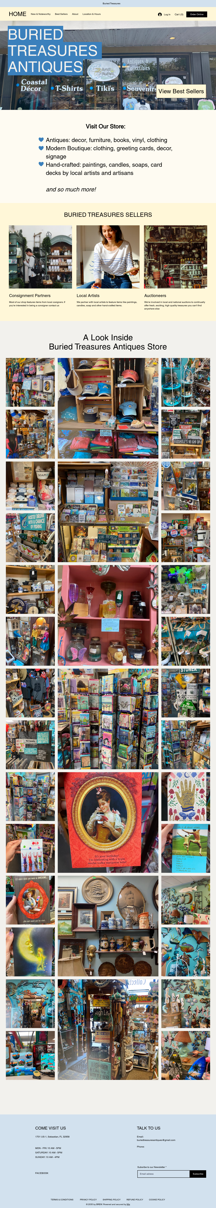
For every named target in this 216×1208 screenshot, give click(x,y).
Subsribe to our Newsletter (151, 1167)
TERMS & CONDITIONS (62, 1199)
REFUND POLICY (135, 1199)
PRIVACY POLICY (88, 1199)
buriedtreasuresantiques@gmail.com (156, 1140)
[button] (179, 14)
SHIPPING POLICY (111, 1199)
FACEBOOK (41, 1173)
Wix (128, 1204)
